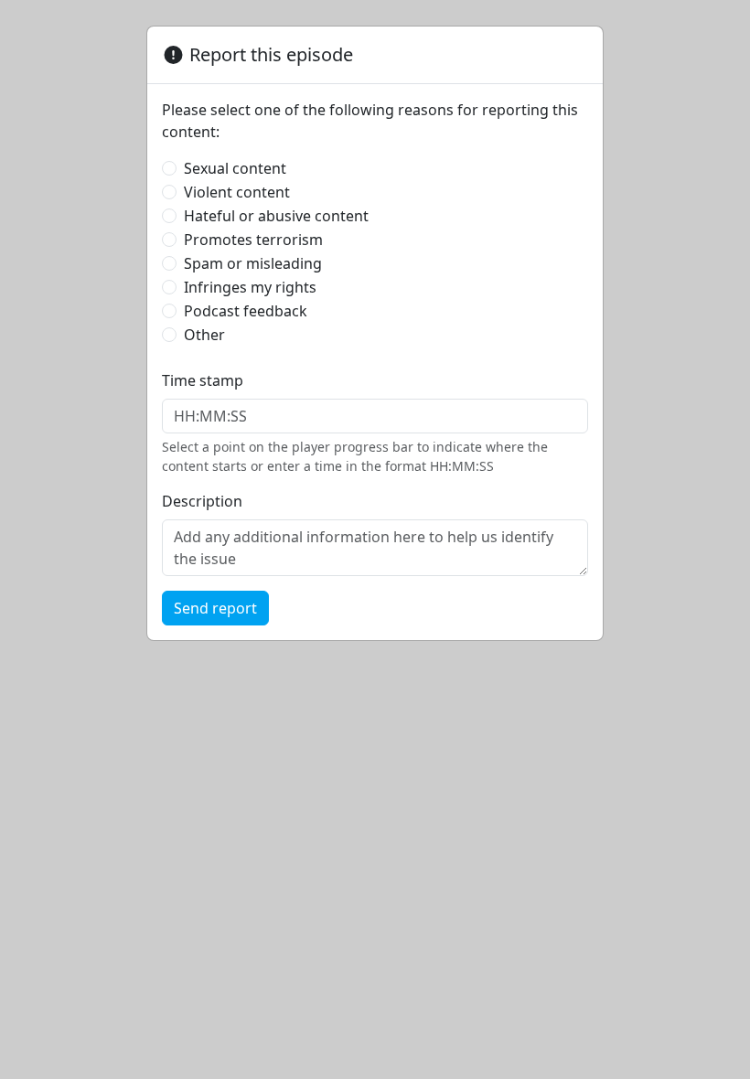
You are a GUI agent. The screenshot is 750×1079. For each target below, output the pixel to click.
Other (204, 335)
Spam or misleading (253, 263)
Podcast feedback (245, 311)
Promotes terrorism (253, 240)
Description (202, 501)
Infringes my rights (250, 287)
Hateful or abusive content (276, 216)
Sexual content (235, 168)
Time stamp (202, 380)
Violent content (237, 192)
